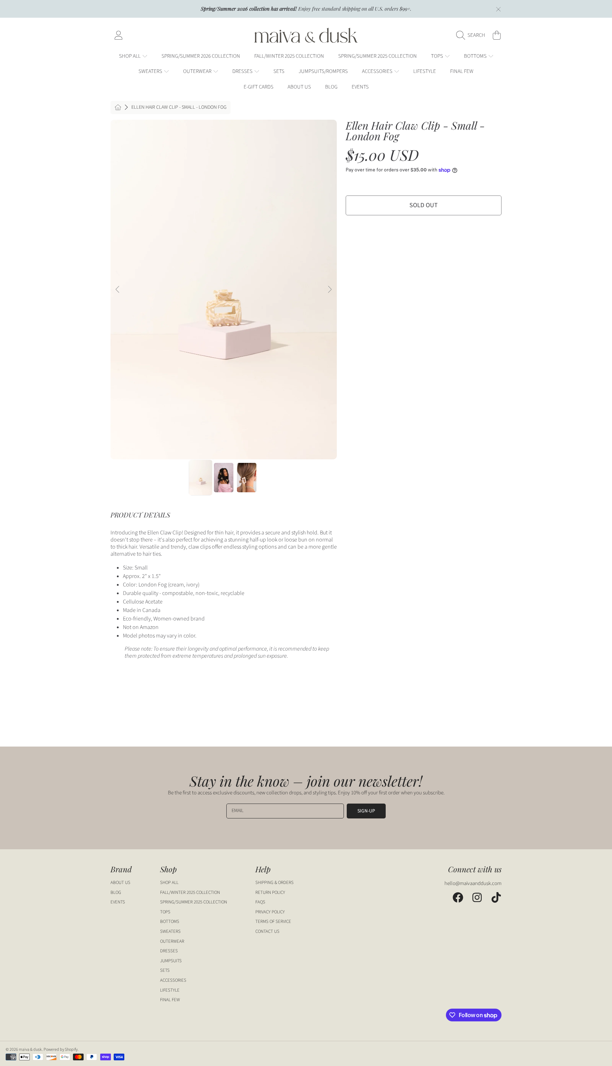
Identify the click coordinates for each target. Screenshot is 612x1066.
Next (329, 289)
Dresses (243, 71)
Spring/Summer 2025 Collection (193, 902)
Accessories (377, 71)
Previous (117, 289)
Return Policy (270, 892)
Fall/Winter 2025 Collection (190, 892)
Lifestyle (170, 990)
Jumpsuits (171, 961)
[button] (472, 35)
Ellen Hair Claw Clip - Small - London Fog (178, 107)
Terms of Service (273, 921)
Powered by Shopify (61, 1050)
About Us (120, 882)
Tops (437, 56)
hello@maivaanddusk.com (473, 883)
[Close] (498, 9)
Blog (115, 892)
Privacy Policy (270, 912)
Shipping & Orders (274, 882)
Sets (165, 970)
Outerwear (197, 71)
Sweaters (150, 71)
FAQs (260, 902)
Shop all (130, 56)
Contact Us (267, 931)
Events (117, 902)
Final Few (170, 1000)
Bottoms (476, 56)
